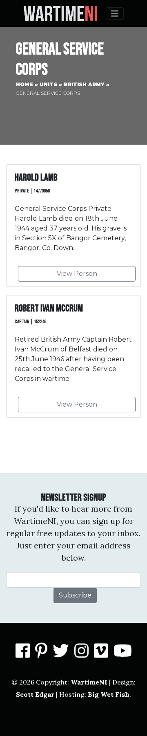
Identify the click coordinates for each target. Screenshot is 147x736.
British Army (84, 84)
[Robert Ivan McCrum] (73, 356)
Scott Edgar (35, 694)
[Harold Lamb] (73, 225)
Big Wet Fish (108, 694)
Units (48, 84)
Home (24, 84)
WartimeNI (89, 682)
